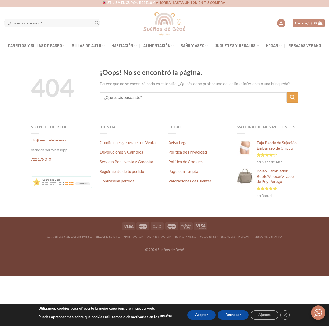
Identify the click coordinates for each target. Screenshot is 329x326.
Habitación (122, 45)
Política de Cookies (185, 161)
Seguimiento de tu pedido (122, 171)
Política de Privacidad (187, 151)
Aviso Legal (178, 142)
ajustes (166, 315)
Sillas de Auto (86, 45)
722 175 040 (41, 159)
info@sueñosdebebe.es (48, 140)
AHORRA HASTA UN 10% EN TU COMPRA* (191, 3)
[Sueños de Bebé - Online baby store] (164, 23)
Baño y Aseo (193, 45)
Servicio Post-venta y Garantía (126, 161)
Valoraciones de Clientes (190, 180)
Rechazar (233, 314)
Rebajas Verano (304, 45)
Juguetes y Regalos (235, 45)
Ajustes (264, 314)
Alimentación (156, 45)
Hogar (272, 45)
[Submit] (96, 23)
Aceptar (201, 314)
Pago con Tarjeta (183, 171)
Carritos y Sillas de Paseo (35, 45)
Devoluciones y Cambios (121, 151)
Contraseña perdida (117, 180)
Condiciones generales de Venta (128, 142)
